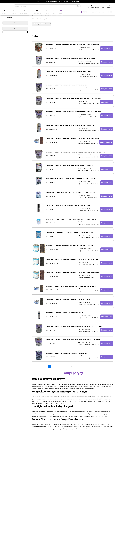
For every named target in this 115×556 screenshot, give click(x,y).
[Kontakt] (97, 6)
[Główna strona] (5, 6)
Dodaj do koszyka (106, 48)
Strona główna (35, 15)
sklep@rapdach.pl (53, 1)
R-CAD (85, 12)
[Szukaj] (78, 6)
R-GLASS (109, 12)
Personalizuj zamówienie (97, 12)
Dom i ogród (51, 15)
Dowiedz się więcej (106, 142)
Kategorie (43, 15)
